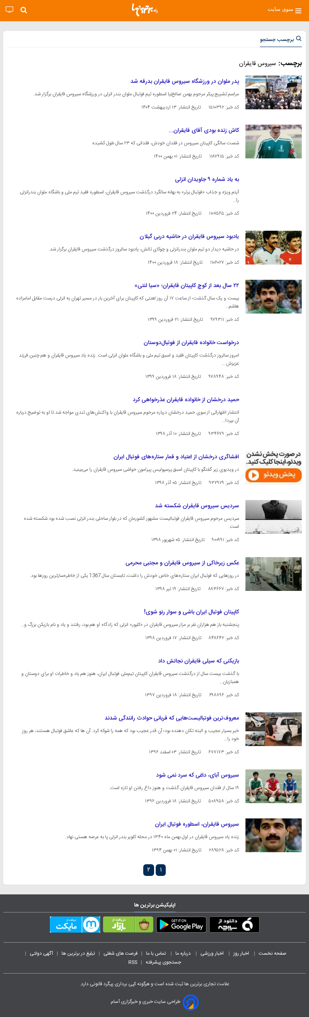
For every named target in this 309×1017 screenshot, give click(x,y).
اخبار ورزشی (212, 953)
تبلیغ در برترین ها (78, 953)
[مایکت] (75, 926)
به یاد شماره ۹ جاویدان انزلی (207, 179)
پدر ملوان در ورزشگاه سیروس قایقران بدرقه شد (184, 81)
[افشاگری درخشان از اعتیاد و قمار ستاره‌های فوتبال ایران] (273, 468)
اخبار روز (241, 953)
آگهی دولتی (41, 953)
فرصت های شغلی (120, 953)
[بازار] (128, 926)
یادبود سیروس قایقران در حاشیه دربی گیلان (189, 236)
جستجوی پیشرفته (163, 962)
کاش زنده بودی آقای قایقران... (204, 130)
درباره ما (183, 953)
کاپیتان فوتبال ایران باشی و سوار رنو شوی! (191, 612)
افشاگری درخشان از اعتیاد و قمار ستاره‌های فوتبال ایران (176, 457)
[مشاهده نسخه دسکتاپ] (9, 10)
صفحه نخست (272, 953)
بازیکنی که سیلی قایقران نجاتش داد (198, 661)
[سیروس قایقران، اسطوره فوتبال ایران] (273, 835)
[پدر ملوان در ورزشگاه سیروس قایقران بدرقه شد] (273, 92)
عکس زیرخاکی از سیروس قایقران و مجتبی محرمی (182, 563)
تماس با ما (156, 953)
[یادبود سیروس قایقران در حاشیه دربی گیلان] (273, 248)
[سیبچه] (234, 926)
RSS (132, 962)
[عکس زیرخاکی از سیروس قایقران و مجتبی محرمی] (273, 574)
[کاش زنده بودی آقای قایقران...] (273, 141)
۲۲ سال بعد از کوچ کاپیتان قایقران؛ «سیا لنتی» (186, 285)
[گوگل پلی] (181, 926)
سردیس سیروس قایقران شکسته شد (197, 506)
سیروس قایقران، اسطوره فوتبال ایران (197, 824)
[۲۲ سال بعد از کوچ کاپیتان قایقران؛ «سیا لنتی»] (273, 297)
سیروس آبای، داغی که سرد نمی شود (197, 775)
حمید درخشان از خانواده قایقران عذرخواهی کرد (186, 400)
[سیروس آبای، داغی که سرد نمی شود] (273, 786)
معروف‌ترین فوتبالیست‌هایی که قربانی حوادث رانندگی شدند (172, 718)
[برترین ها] (145, 10)
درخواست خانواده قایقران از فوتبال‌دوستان (191, 342)
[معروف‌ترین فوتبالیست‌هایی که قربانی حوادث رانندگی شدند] (273, 729)
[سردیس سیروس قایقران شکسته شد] (273, 517)
